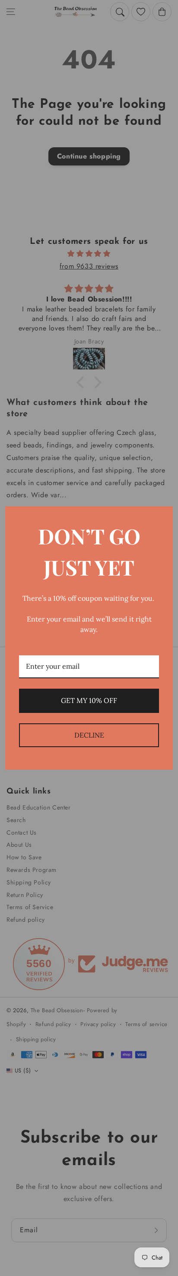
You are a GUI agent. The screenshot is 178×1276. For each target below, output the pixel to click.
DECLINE (89, 735)
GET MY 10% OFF (89, 700)
